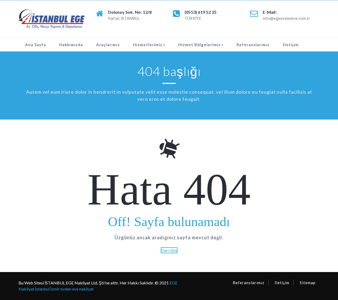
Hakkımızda (71, 44)
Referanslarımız (253, 44)
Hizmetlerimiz (147, 44)
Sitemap (308, 282)
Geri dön (169, 250)
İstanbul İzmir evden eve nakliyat (64, 288)
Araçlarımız (108, 44)
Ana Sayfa (35, 44)
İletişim (291, 44)
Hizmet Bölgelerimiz (199, 44)
